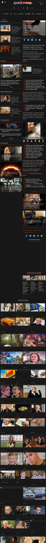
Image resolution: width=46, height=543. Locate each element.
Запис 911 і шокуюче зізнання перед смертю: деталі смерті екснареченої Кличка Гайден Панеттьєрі (16, 40)
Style (15, 13)
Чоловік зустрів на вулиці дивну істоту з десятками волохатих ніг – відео (33, 286)
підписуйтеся (30, 183)
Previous (2, 14)
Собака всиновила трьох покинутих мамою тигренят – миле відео (41, 286)
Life (11, 13)
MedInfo (21, 13)
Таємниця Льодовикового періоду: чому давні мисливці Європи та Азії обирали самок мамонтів (11, 130)
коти (39, 230)
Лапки (27, 13)
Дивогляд (26, 58)
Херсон (31, 32)
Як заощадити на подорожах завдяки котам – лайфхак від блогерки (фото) (37, 71)
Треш (32, 13)
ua (38, 2)
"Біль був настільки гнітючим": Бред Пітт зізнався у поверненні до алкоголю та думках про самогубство (16, 99)
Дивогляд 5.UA (35, 185)
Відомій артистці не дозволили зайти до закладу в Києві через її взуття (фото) (11, 157)
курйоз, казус (29, 230)
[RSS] (32, 8)
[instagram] (14, 8)
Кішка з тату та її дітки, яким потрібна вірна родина (33, 137)
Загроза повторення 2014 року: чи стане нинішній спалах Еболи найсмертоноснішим (10, 188)
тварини (35, 230)
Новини (6, 13)
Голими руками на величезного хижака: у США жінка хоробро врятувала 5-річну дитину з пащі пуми (34, 205)
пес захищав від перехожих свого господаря (32, 172)
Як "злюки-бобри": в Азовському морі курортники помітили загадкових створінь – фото (26, 287)
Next (44, 14)
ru (41, 2)
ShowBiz (38, 13)
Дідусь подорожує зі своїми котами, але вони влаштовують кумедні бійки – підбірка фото (10, 82)
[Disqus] (34, 257)
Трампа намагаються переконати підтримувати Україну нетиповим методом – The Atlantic (16, 110)
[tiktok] (18, 8)
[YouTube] (27, 8)
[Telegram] (23, 8)
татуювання (26, 232)
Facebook (41, 58)
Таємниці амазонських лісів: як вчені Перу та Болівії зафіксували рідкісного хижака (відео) (11, 135)
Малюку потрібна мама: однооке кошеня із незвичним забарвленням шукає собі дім (33, 222)
